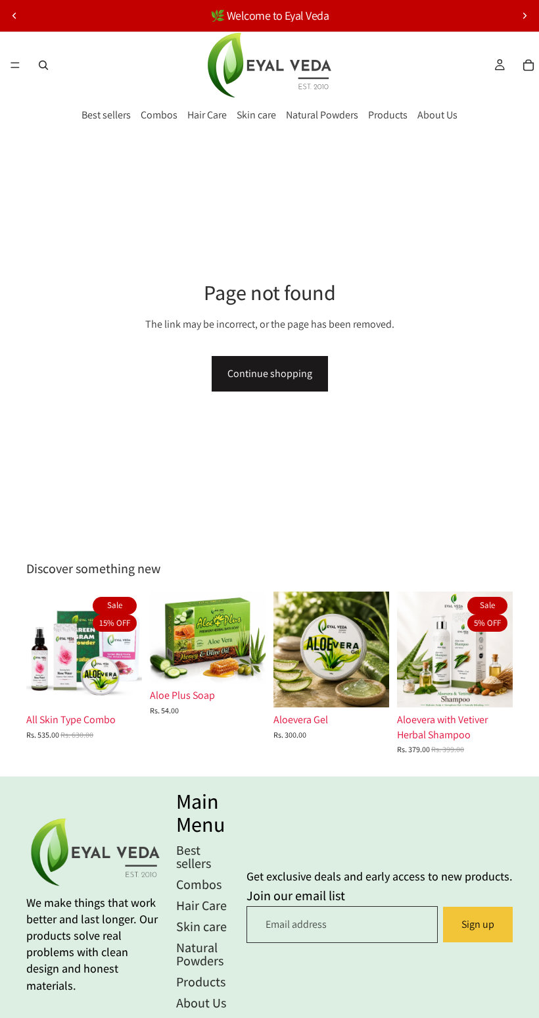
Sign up (477, 924)
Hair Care (207, 115)
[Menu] (15, 65)
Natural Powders (322, 115)
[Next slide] (524, 15)
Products (388, 115)
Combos (159, 115)
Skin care (256, 115)
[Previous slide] (14, 15)
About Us (437, 115)
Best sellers (106, 115)
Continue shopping (269, 373)
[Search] (43, 65)
